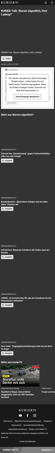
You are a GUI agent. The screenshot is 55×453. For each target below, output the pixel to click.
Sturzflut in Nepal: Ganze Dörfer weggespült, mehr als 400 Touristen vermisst (17, 394)
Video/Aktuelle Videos (10, 388)
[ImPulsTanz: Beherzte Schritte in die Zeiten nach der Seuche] (27, 229)
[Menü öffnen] (52, 3)
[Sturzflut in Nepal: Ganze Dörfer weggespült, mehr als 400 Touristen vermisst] (20, 375)
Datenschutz (16, 425)
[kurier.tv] (27, 410)
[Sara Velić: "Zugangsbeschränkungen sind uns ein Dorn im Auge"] (27, 325)
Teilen (8, 59)
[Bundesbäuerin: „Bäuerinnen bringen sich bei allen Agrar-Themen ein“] (27, 180)
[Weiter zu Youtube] (20, 415)
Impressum (7, 421)
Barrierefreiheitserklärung (34, 425)
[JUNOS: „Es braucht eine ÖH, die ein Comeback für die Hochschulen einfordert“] (27, 277)
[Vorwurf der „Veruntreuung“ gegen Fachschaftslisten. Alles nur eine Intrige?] (27, 132)
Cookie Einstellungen (27, 441)
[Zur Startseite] (9, 3)
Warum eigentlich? (8, 150)
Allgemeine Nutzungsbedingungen (27, 421)
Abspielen (8, 161)
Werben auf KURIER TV (38, 429)
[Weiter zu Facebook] (27, 415)
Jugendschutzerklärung (17, 429)
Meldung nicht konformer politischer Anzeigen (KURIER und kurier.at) (24, 435)
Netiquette (47, 421)
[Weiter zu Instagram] (34, 415)
